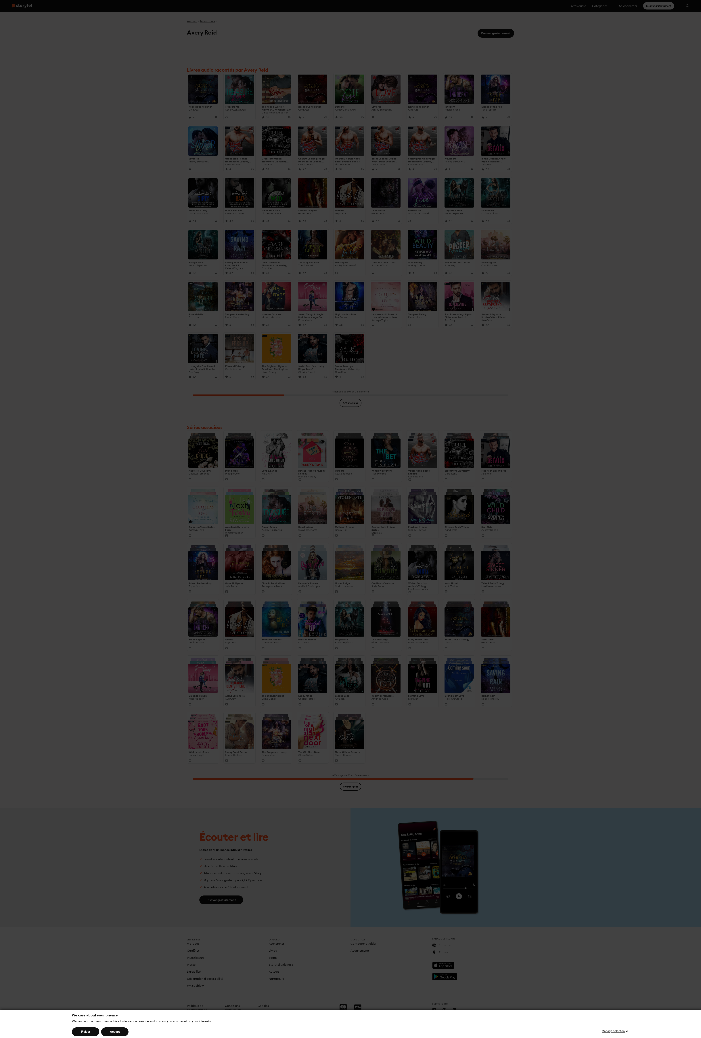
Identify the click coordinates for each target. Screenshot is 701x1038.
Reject (85, 1031)
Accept (115, 1031)
